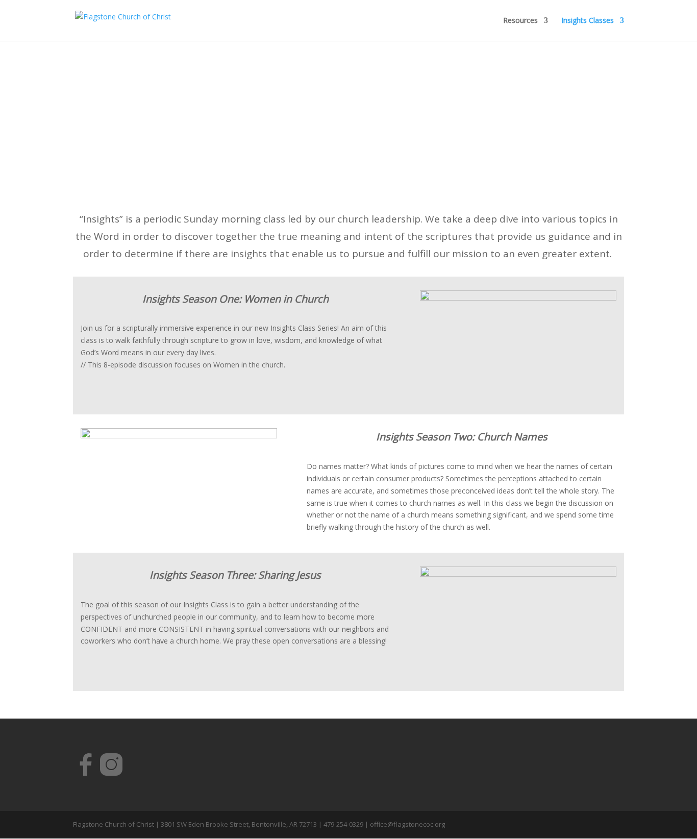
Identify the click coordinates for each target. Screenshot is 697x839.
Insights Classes (587, 21)
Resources (520, 21)
